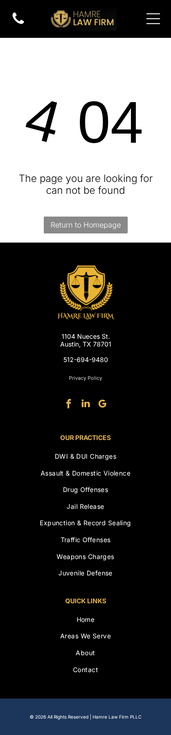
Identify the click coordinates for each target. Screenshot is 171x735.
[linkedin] (85, 404)
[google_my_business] (102, 404)
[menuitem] (85, 456)
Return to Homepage (86, 224)
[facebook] (69, 404)
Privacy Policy (85, 378)
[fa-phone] (18, 23)
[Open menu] (153, 19)
